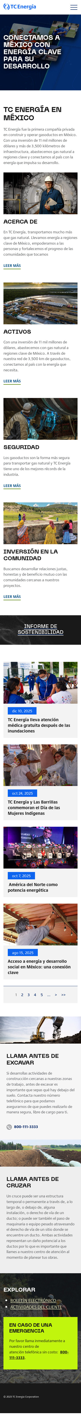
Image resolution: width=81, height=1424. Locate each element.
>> (63, 994)
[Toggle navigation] (74, 7)
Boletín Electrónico (33, 1300)
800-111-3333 (26, 1126)
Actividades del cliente (36, 1306)
